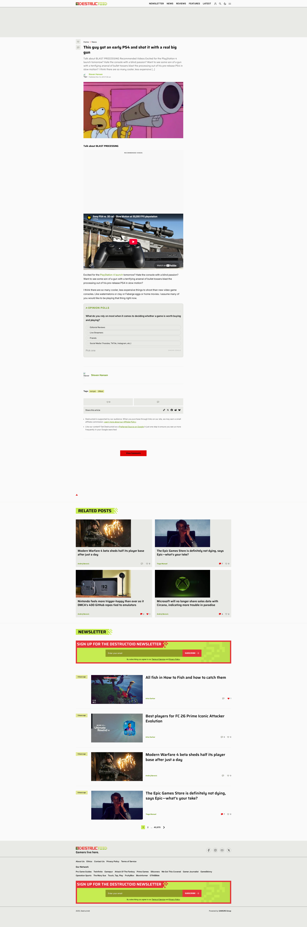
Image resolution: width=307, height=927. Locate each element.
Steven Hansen (96, 74)
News (170, 3)
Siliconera (155, 871)
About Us (80, 861)
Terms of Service (158, 659)
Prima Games (143, 871)
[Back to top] (77, 494)
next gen (93, 391)
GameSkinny (206, 871)
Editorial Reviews (97, 327)
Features (194, 3)
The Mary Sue (99, 875)
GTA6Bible (154, 875)
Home (86, 42)
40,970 (157, 827)
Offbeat (100, 391)
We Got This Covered (171, 871)
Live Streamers (96, 332)
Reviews (181, 3)
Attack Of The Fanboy (125, 871)
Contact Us (99, 861)
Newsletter (156, 3)
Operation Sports (84, 875)
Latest (207, 3)
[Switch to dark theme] (225, 3)
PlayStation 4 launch (111, 274)
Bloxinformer (142, 875)
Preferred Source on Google (131, 426)
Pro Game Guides (84, 871)
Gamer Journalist (191, 871)
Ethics (89, 861)
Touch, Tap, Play (115, 875)
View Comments (133, 453)
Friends (93, 338)
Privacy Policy (174, 659)
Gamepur (108, 871)
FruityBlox (129, 875)
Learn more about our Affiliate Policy (120, 422)
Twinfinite (98, 871)
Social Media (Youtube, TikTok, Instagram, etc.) (110, 343)
